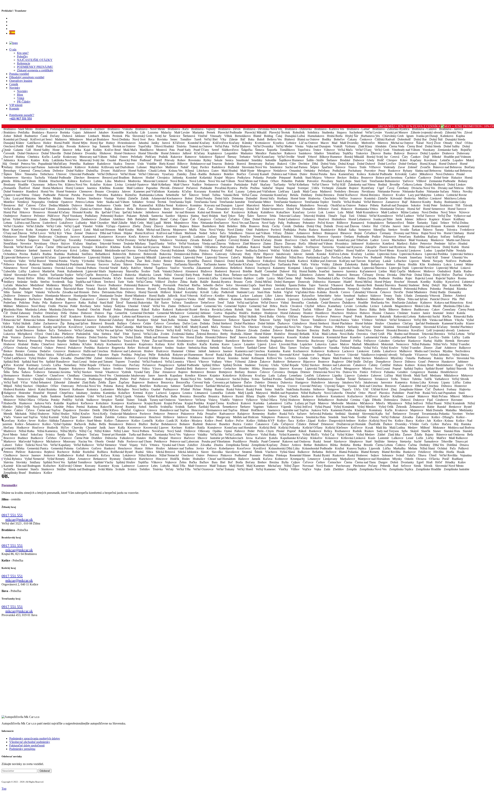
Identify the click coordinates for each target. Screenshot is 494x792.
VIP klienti (15, 105)
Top (4, 788)
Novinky (14, 87)
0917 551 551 (12, 515)
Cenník (13, 84)
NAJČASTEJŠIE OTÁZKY (34, 60)
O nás (12, 49)
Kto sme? (23, 53)
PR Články (23, 101)
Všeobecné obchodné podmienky (29, 742)
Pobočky (22, 56)
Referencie (23, 63)
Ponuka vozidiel (19, 73)
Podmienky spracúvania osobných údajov (34, 738)
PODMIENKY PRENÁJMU (35, 66)
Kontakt (14, 108)
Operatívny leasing (20, 80)
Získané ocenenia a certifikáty (35, 70)
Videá (20, 98)
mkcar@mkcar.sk (19, 519)
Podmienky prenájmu (22, 749)
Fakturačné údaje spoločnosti (27, 745)
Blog (20, 94)
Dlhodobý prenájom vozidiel (26, 77)
